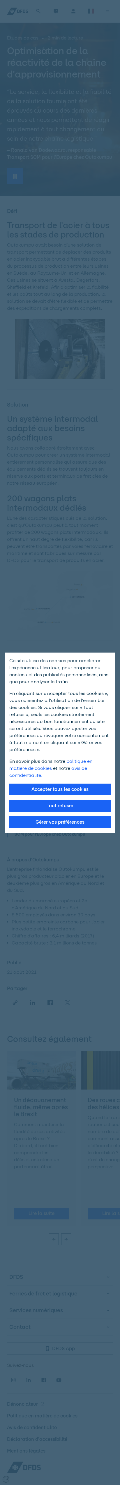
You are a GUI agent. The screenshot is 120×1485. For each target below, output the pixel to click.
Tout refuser (60, 805)
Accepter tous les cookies (60, 789)
